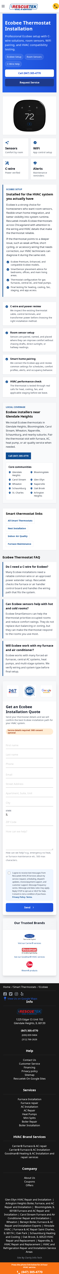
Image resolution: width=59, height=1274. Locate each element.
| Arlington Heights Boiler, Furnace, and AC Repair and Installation (29, 1203)
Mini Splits (29, 1118)
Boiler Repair (29, 1121)
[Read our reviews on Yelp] (22, 994)
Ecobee (43, 987)
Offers (29, 1185)
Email (9, 774)
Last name (12, 754)
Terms (29, 897)
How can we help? (16, 831)
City (8, 802)
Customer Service (29, 1063)
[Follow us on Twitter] (11, 994)
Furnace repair (29, 1103)
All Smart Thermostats (20, 520)
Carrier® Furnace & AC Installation (29, 1149)
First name (12, 745)
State (8, 811)
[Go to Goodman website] (29, 951)
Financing (29, 1067)
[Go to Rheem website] (29, 964)
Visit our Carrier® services (29, 943)
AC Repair (29, 1110)
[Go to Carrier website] (29, 937)
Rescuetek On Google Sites (30, 1078)
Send (27, 907)
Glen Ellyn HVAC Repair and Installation (29, 1199)
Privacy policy (30, 1071)
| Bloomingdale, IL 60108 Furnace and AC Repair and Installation (29, 1210)
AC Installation (29, 1106)
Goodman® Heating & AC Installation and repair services (29, 1155)
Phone (10, 764)
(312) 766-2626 (29, 1039)
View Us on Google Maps (22, 998)
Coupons (29, 1181)
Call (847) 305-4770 (29, 73)
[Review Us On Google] (46, 691)
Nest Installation (17, 528)
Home (6, 987)
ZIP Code (11, 822)
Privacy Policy (18, 897)
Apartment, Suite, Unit (19, 793)
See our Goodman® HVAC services (29, 957)
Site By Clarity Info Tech (29, 1257)
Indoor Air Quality (18, 536)
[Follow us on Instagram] (16, 994)
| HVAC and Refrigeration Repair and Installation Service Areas (29, 1248)
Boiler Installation (29, 1125)
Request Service (29, 82)
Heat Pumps (29, 1114)
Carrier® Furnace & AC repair (29, 1146)
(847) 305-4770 (29, 1030)
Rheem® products (29, 970)
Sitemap (29, 1075)
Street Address (14, 784)
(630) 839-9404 (29, 1035)
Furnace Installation (29, 1099)
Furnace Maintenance (19, 543)
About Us (29, 1178)
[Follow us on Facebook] (5, 994)
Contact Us (29, 1060)
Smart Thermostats (24, 987)
